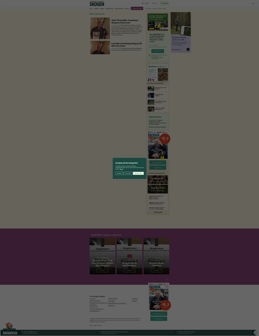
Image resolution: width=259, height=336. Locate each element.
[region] (129, 168)
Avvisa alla (128, 173)
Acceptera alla (138, 173)
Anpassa (119, 173)
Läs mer (121, 169)
